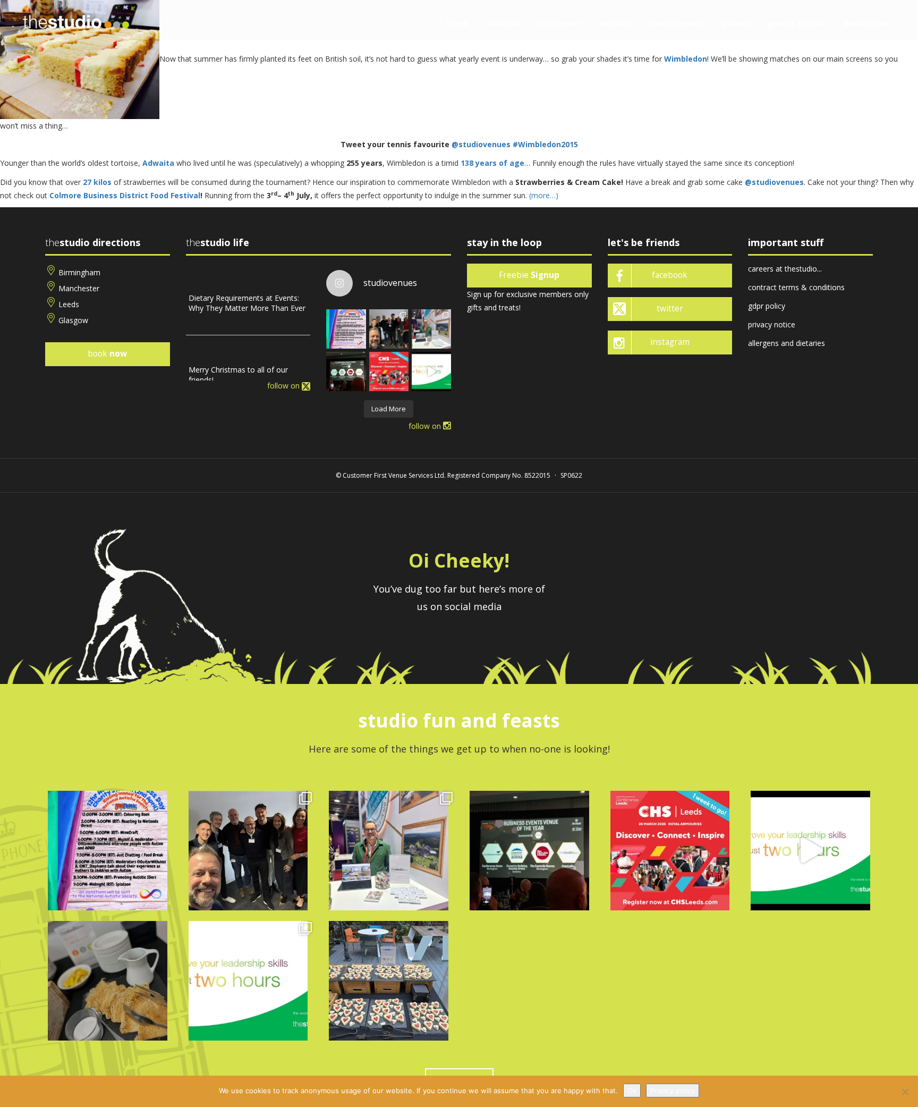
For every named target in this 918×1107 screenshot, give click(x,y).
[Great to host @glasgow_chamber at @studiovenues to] (389, 329)
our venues (559, 23)
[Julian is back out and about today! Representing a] (431, 329)
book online (866, 23)
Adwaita (158, 163)
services (615, 23)
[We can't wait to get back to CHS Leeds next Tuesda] (389, 371)
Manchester (78, 288)
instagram (670, 342)
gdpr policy (766, 306)
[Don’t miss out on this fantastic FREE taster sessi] (248, 981)
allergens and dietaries (786, 343)
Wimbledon (685, 59)
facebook (669, 275)
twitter (670, 308)
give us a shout (796, 23)
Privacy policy (672, 1090)
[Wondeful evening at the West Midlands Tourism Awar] (346, 371)
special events (676, 23)
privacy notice (771, 324)
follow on (284, 386)
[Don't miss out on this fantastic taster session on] (431, 371)
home (457, 23)
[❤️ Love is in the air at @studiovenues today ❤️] (388, 981)
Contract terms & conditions (796, 287)
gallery (735, 23)
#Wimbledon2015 (545, 144)
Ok (631, 1090)
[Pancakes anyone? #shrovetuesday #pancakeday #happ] (107, 981)
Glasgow (73, 320)
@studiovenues (482, 144)
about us (503, 23)
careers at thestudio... (785, 269)
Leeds (68, 304)
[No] (904, 1091)
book (107, 353)
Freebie (529, 275)
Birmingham (79, 272)
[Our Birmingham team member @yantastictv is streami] (346, 329)
